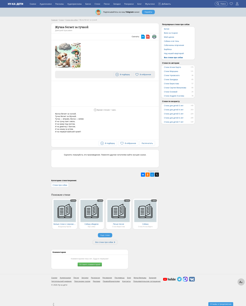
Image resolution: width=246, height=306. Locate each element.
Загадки (117, 4)
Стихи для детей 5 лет (173, 113)
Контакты (126, 281)
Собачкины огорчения (174, 45)
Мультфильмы (140, 278)
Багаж (166, 29)
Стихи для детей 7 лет (173, 122)
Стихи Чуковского (172, 75)
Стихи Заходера (171, 79)
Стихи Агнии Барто (172, 67)
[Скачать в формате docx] (143, 37)
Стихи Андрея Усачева (174, 96)
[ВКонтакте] (143, 175)
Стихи (97, 4)
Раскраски (129, 4)
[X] (157, 175)
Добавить (165, 3)
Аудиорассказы (74, 4)
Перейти (148, 12)
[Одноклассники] (148, 175)
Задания (152, 278)
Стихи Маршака (171, 71)
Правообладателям (111, 281)
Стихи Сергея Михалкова (175, 87)
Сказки (33, 4)
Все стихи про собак (104, 242)
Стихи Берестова (171, 83)
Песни (107, 4)
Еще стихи (105, 235)
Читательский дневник (61, 281)
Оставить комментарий (89, 264)
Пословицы (120, 278)
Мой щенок (169, 37)
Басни (88, 4)
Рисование (107, 278)
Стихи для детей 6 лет (173, 118)
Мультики (150, 4)
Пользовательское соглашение (147, 281)
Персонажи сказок (82, 281)
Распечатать (147, 143)
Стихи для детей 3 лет (173, 105)
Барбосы (168, 49)
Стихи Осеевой (170, 91)
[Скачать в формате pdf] (148, 37)
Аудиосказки (46, 4)
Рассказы (59, 4)
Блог (139, 4)
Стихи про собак (60, 185)
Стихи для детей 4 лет (173, 109)
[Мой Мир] (152, 175)
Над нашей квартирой (174, 53)
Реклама (96, 281)
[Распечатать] (154, 37)
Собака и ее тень (171, 41)
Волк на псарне (171, 33)
